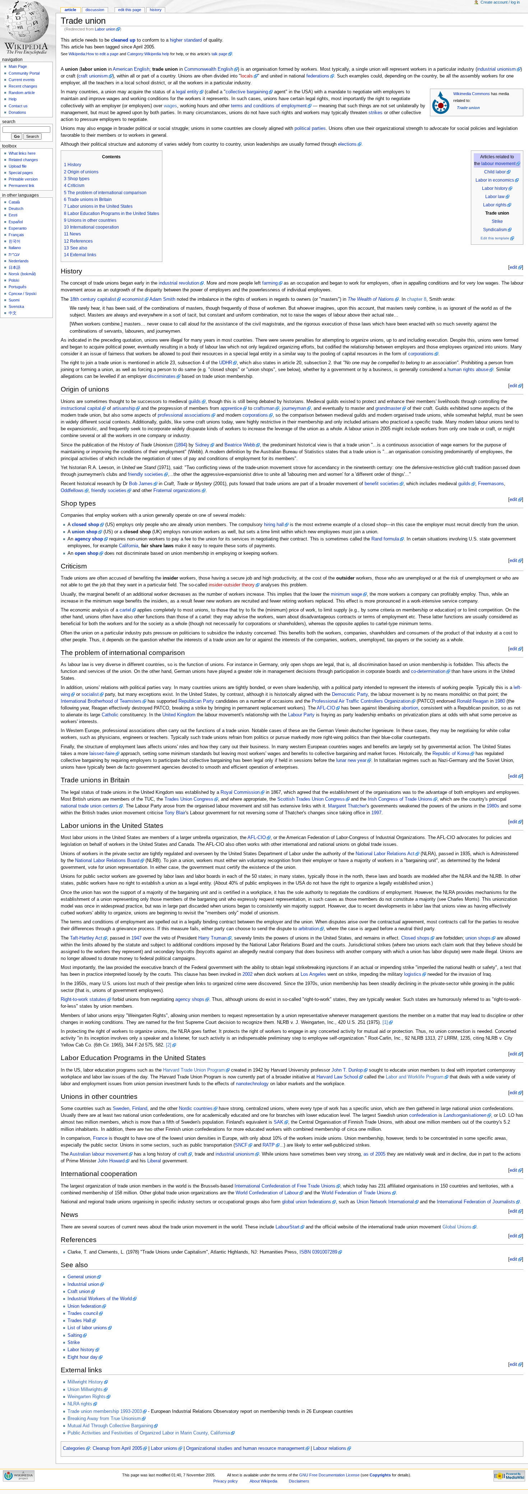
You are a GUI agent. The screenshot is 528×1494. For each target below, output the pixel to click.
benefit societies (382, 483)
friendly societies (145, 474)
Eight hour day (83, 1357)
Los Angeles (313, 974)
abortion (410, 708)
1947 (136, 938)
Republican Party (196, 701)
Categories (74, 1448)
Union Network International (385, 1201)
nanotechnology (252, 1083)
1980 (500, 701)
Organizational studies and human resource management (245, 1448)
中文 (13, 313)
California (128, 545)
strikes (376, 112)
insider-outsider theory (232, 584)
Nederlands (19, 261)
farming (270, 283)
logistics (412, 974)
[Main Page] (28, 28)
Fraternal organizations (177, 490)
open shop (86, 553)
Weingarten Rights (87, 1396)
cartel (125, 610)
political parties (310, 128)
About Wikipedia (263, 1481)
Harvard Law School (337, 1076)
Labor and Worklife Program (415, 1076)
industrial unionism (496, 69)
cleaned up (123, 40)
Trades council (83, 1313)
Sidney (202, 445)
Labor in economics (495, 180)
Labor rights (494, 204)
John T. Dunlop (347, 1070)
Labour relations (329, 1448)
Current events (22, 80)
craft (182, 1154)
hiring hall (274, 524)
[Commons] (441, 102)
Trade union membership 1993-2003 (105, 1411)
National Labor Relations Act (385, 853)
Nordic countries (196, 1108)
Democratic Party (350, 694)
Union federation (84, 1306)
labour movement (498, 163)
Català (14, 202)
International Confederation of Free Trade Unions (285, 1186)
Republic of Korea (450, 753)
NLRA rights (80, 1403)
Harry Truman (212, 938)
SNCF (241, 1145)
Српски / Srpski (22, 293)
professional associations (184, 415)
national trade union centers (89, 806)
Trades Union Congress (189, 799)
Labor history (495, 188)
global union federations (306, 1201)
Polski (14, 280)
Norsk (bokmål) (22, 274)
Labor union (105, 29)
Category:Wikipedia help (148, 54)
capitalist (106, 299)
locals (247, 76)
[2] (168, 1045)
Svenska (16, 306)
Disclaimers (299, 1481)
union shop (84, 531)
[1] (385, 1022)
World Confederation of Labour (267, 1192)
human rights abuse (468, 369)
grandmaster (388, 408)
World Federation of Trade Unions (356, 1192)
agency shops (189, 999)
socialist (90, 694)
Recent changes (23, 86)
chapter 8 (416, 299)
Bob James (141, 483)
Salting (75, 1335)
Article (70, 10)
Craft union (79, 1291)
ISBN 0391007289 (318, 1252)
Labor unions (164, 1448)
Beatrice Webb (239, 445)
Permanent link (21, 185)
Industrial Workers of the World (100, 1298)
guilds (195, 401)
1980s (493, 806)
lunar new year (351, 760)
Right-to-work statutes (83, 999)
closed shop (85, 524)
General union (82, 1276)
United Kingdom (178, 714)
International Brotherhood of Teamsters (101, 701)
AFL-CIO (326, 708)
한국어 (14, 241)
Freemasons (491, 483)
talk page (219, 54)
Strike (497, 221)
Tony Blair (175, 812)
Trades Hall (79, 1320)
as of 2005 (374, 1154)
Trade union (468, 108)
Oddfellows (72, 490)
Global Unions (457, 1227)
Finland (139, 1108)
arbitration (308, 928)
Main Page (18, 66)
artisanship (123, 408)
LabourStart (287, 1227)
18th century (83, 299)
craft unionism (93, 76)
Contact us (18, 106)
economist (133, 299)
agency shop (89, 539)
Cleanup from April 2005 (117, 1448)
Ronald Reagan (472, 701)
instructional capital (81, 408)
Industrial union (83, 1284)
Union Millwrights (85, 1389)
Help (13, 99)
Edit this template (495, 238)
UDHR (225, 362)
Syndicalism (495, 229)
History (156, 10)
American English (131, 69)
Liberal (154, 1160)
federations (317, 76)
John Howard (111, 1160)
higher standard (186, 40)
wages (170, 105)
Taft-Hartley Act (86, 938)
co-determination (428, 671)
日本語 (14, 267)
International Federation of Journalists (476, 1201)
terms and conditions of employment (269, 105)
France (100, 1138)
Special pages (21, 172)
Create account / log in (500, 2)
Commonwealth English (208, 69)
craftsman (264, 408)
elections (347, 144)
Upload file (18, 166)
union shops (478, 938)
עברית (14, 254)
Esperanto (18, 228)
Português (18, 287)
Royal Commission (240, 792)
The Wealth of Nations (371, 299)
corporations (421, 353)
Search (8, 122)
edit (513, 267)
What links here (22, 153)
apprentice (231, 408)
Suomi (14, 300)
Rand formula (385, 539)
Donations (17, 112)
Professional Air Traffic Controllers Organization (361, 701)
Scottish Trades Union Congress (311, 799)
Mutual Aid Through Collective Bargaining (110, 1425)
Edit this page (129, 10)
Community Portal (24, 73)
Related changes (23, 160)
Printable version (23, 179)
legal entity (187, 91)
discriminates (162, 376)
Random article (22, 92)
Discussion (94, 10)
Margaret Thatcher (347, 806)
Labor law (495, 196)
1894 (181, 445)
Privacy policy (225, 1481)
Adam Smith (162, 299)
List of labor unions (87, 1327)
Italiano (15, 247)
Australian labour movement (99, 1154)
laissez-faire (102, 753)
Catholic (110, 714)
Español (16, 222)
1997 (376, 812)
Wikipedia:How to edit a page (94, 54)
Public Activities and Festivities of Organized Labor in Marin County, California (149, 1433)
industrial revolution (179, 283)
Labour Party (301, 714)
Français (16, 235)
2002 (247, 974)
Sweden (121, 1108)
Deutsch (16, 208)
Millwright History (85, 1382)
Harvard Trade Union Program (194, 1070)
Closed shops (415, 938)
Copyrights (380, 1475)
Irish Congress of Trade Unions (400, 799)
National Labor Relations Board (107, 860)
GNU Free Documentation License (329, 1475)
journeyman (294, 408)
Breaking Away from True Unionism (104, 1418)
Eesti (13, 215)
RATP (269, 1145)
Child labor (495, 171)
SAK (278, 1122)
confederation (423, 1115)
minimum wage (346, 594)
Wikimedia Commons (471, 94)
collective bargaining (247, 91)
